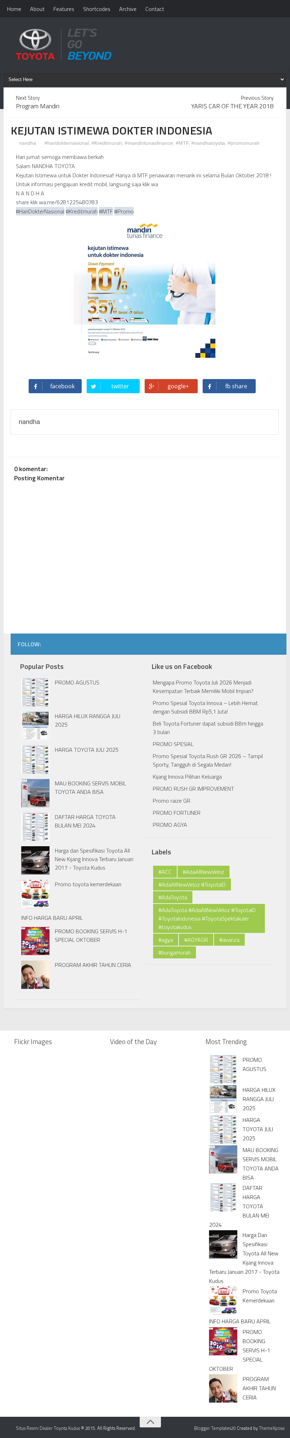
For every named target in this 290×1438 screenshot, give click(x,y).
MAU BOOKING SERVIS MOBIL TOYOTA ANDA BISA (90, 787)
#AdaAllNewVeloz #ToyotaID (192, 884)
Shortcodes (96, 9)
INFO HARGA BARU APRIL (52, 917)
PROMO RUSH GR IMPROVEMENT (193, 788)
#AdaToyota (172, 897)
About (37, 9)
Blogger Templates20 (215, 1428)
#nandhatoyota (208, 143)
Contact (154, 9)
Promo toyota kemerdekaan (88, 884)
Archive (128, 9)
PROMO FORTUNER (177, 812)
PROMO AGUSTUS (77, 682)
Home (14, 9)
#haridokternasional (67, 143)
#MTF (182, 143)
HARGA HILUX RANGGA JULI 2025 (259, 1098)
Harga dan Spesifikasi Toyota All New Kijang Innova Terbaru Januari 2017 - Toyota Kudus (94, 859)
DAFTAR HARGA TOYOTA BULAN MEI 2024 (85, 821)
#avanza (229, 939)
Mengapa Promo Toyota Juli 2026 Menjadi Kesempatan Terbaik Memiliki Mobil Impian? (203, 686)
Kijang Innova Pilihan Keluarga (187, 776)
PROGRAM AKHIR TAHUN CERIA (93, 965)
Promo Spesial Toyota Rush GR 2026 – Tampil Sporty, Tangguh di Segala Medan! (208, 760)
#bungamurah (174, 952)
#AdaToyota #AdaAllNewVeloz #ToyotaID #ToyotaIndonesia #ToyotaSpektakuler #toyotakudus (207, 918)
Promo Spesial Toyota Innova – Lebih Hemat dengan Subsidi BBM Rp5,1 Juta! (205, 707)
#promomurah (244, 143)
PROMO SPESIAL (173, 744)
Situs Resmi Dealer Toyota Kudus (48, 1428)
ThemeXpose (272, 1428)
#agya (165, 939)
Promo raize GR (171, 800)
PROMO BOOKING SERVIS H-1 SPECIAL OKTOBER (91, 935)
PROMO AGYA (170, 824)
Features (63, 9)
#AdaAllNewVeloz (203, 871)
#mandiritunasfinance (149, 143)
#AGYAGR (196, 939)
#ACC (165, 871)
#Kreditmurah (107, 143)
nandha (27, 143)
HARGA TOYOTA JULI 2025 (86, 749)
